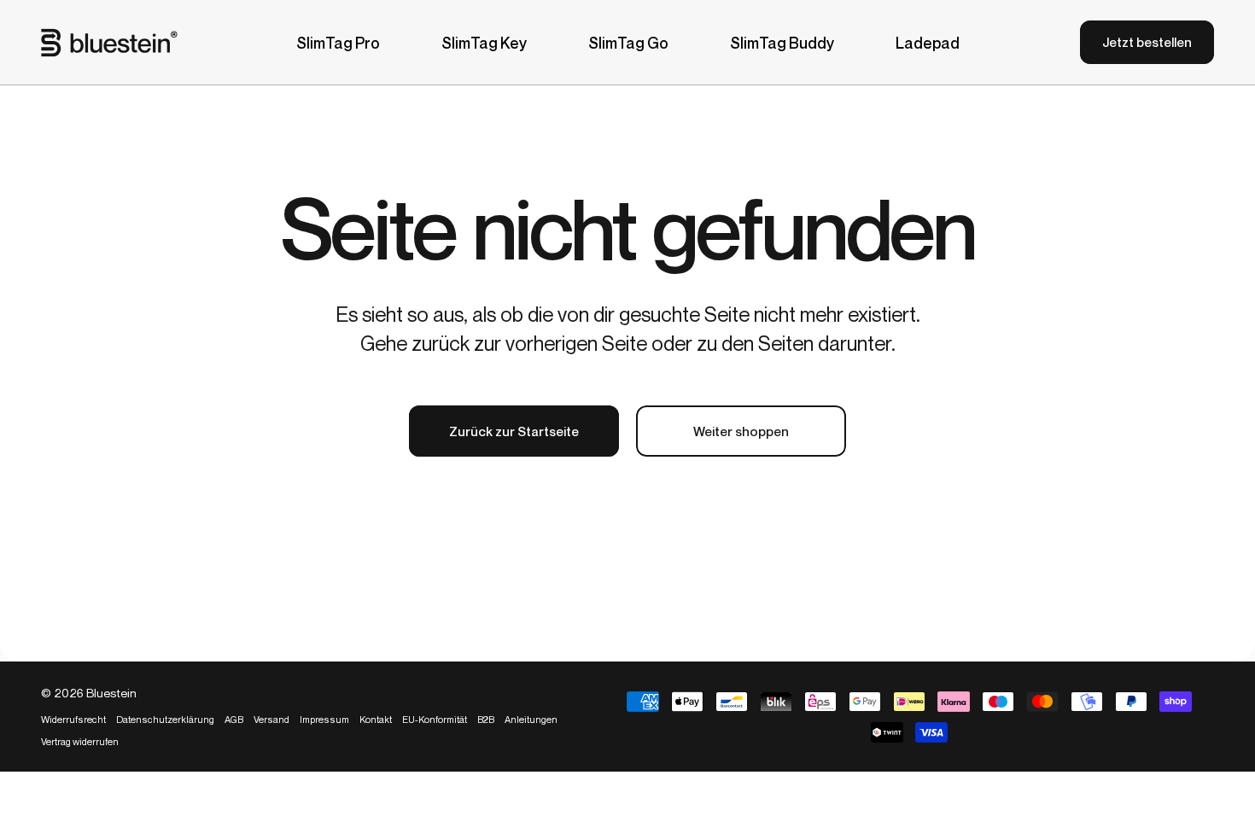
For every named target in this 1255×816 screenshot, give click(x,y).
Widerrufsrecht (73, 720)
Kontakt (375, 720)
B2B (485, 720)
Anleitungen (531, 720)
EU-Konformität (434, 720)
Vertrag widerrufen (80, 742)
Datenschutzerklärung (165, 720)
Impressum (324, 720)
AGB (234, 720)
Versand (271, 720)
